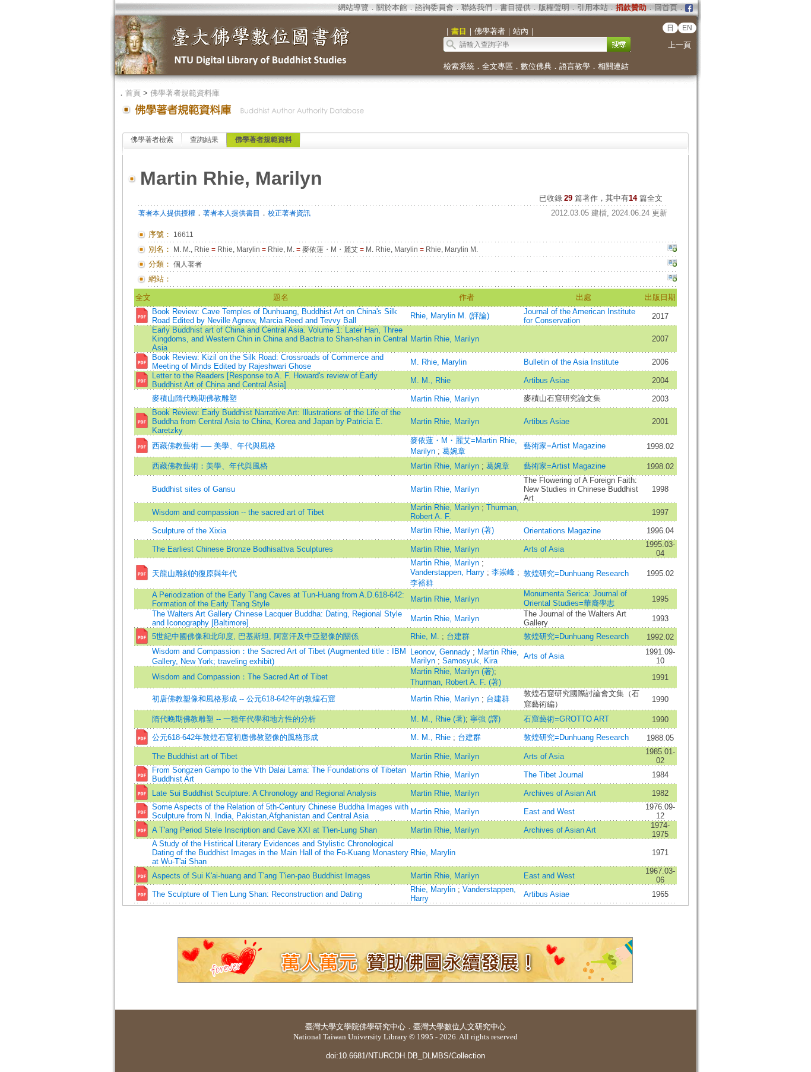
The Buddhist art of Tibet (194, 756)
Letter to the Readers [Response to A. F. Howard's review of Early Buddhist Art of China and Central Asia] (265, 380)
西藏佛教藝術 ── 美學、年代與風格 (213, 445)
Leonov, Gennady (441, 651)
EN (687, 28)
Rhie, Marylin (432, 852)
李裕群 (421, 582)
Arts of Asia (544, 549)
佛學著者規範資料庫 (185, 92)
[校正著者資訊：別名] (672, 249)
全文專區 (497, 66)
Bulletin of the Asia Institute (572, 362)
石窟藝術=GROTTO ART (566, 718)
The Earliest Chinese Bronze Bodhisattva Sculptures (242, 549)
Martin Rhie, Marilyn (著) (452, 530)
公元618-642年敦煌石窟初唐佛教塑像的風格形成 (235, 737)
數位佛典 (536, 66)
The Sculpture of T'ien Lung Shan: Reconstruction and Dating (257, 894)
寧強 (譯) (485, 718)
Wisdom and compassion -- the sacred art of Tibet (238, 512)
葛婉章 (453, 451)
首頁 (133, 92)
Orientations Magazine (562, 530)
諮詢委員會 (434, 7)
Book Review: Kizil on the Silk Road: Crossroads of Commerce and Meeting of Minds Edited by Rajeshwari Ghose (268, 362)
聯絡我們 (476, 7)
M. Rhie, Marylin (438, 362)
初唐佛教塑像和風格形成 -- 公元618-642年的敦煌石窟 (243, 698)
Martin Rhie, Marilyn (444, 338)
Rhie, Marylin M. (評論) (449, 315)
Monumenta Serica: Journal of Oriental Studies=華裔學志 (575, 598)
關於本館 (391, 7)
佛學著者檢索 (152, 139)
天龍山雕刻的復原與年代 (194, 573)
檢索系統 (458, 66)
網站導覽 (353, 7)
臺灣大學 (320, 1026)
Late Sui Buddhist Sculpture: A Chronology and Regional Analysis (264, 793)
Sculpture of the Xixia (189, 530)
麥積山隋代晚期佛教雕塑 (194, 398)
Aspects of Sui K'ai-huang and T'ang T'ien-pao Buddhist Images (261, 875)
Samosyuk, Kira (470, 660)
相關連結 (613, 66)
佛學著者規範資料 (263, 139)
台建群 (458, 636)
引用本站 (592, 7)
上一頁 (679, 44)
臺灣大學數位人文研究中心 (459, 1026)
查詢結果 (204, 139)
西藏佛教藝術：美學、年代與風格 (210, 465)
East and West (549, 811)
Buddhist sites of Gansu (193, 489)
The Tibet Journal (554, 774)
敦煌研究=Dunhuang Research (576, 573)
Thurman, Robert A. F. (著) (455, 682)
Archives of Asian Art (560, 793)
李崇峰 (504, 572)
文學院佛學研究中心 (371, 1026)
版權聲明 (553, 7)
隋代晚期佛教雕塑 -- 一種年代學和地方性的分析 (234, 718)
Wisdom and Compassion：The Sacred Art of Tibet (240, 676)
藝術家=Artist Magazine (565, 445)
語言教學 (574, 66)
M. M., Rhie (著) (437, 718)
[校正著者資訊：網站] (672, 279)
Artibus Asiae (546, 380)
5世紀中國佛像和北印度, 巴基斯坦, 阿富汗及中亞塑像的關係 (255, 636)
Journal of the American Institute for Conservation (579, 316)
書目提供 (515, 7)
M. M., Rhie (430, 380)
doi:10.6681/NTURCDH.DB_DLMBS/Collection (405, 1055)
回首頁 (665, 7)
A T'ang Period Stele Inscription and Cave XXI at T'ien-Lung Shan (264, 830)
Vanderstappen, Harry (448, 572)
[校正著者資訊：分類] (672, 264)
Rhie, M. (426, 636)
